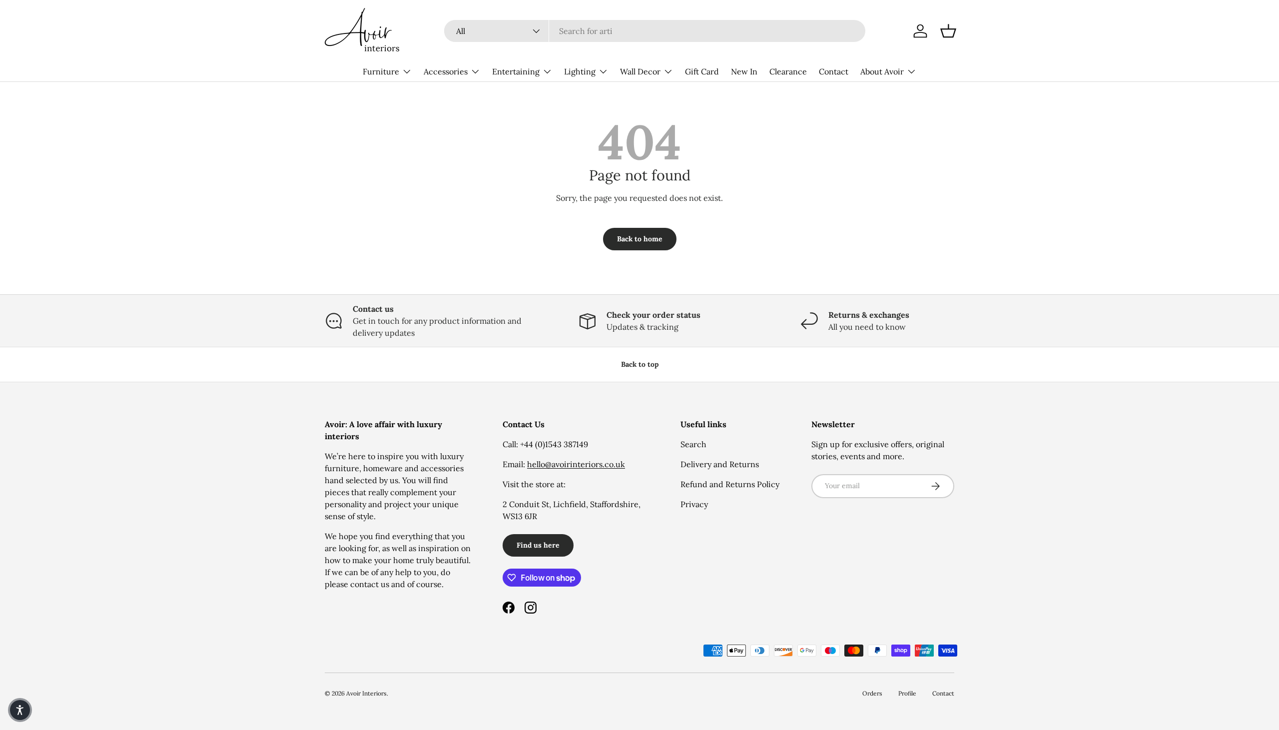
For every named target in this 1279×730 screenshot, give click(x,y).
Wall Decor (640, 71)
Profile (907, 693)
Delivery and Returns (719, 464)
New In (744, 71)
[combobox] (654, 31)
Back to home (639, 238)
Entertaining (516, 71)
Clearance (788, 71)
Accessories (446, 71)
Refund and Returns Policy (729, 484)
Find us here (538, 545)
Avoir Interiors (366, 693)
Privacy (694, 504)
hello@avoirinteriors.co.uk (576, 464)
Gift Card (702, 71)
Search (693, 444)
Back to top (639, 364)
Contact (833, 71)
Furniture (381, 71)
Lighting (580, 71)
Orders (872, 693)
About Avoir (882, 71)
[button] (948, 31)
